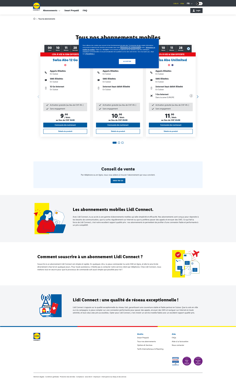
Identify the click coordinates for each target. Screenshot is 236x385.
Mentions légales (38, 377)
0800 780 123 (118, 181)
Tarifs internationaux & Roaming (150, 349)
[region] (119, 53)
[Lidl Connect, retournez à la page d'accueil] (34, 19)
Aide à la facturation (180, 341)
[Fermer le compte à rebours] (188, 48)
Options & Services (144, 345)
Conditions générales (52, 377)
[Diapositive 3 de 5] (122, 143)
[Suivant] (197, 96)
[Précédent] (37, 96)
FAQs (174, 338)
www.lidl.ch (88, 377)
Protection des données (67, 377)
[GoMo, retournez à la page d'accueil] (36, 6)
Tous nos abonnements (146, 341)
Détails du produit (65, 131)
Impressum (97, 377)
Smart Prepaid (71, 10)
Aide (182, 3)
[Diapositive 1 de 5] (115, 143)
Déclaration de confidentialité (130, 47)
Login (198, 10)
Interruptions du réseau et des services (114, 377)
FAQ (85, 10)
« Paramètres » (90, 53)
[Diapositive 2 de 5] (119, 143)
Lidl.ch (175, 3)
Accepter (127, 61)
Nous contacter (178, 345)
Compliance (80, 377)
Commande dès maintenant (65, 125)
